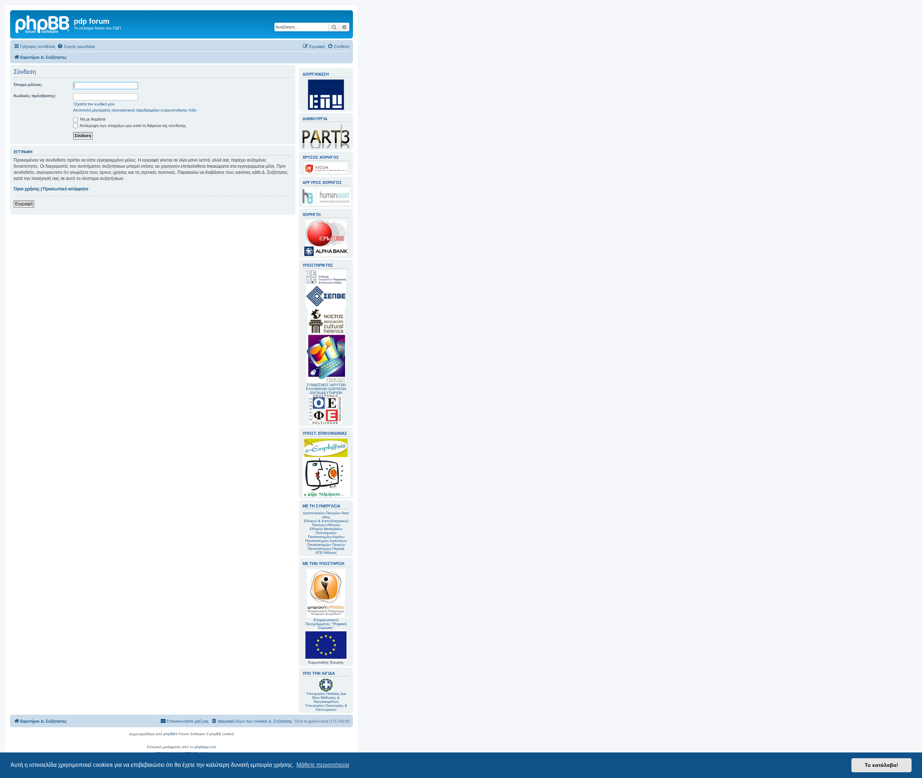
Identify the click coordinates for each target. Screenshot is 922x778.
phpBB (169, 734)
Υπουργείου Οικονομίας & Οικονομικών (326, 707)
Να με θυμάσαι (92, 119)
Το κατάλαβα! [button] (881, 765)
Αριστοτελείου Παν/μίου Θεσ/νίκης (326, 515)
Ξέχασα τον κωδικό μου (94, 104)
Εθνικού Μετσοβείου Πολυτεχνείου (326, 531)
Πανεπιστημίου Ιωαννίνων (326, 541)
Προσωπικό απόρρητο (65, 188)
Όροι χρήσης (27, 188)
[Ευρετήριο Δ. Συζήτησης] (43, 23)
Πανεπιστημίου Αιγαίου (326, 537)
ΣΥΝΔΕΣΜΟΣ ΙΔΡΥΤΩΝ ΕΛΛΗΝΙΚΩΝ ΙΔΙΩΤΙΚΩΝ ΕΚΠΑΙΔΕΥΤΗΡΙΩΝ (326, 389)
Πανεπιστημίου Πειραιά (326, 549)
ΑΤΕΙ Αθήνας (326, 553)
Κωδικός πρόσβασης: (35, 96)
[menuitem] (76, 46)
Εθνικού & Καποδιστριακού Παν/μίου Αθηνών (326, 523)
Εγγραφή (24, 204)
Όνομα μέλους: (28, 84)
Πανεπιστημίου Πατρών (326, 545)
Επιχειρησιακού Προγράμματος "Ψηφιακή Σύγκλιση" (326, 624)
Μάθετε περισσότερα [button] (322, 765)
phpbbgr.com (205, 747)
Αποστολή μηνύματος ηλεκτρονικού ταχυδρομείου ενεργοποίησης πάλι (134, 110)
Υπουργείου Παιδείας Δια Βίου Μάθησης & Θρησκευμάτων (326, 698)
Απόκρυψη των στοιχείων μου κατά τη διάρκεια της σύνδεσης (132, 125)
